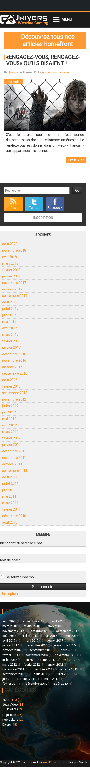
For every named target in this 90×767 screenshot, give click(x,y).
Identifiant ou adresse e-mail (21, 543)
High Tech (9, 715)
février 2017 (11, 341)
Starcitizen (12, 709)
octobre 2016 (12, 367)
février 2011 (11, 509)
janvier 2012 (11, 445)
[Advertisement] (23, 742)
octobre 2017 (12, 289)
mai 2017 (9, 322)
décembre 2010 (14, 516)
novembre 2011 (14, 458)
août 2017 (10, 302)
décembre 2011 (14, 451)
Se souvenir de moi (20, 577)
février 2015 (11, 386)
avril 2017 (9, 328)
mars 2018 (10, 263)
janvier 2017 (11, 347)
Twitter (34, 208)
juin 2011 (9, 490)
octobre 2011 (12, 464)
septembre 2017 (14, 296)
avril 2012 (9, 425)
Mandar (14, 72)
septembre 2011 (14, 470)
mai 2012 (9, 419)
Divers (6, 724)
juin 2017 (9, 315)
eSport (7, 700)
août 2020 (10, 244)
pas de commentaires (55, 72)
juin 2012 (9, 412)
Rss (13, 208)
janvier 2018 (11, 276)
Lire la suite (76, 160)
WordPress (49, 762)
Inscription (43, 218)
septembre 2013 (14, 393)
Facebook (55, 208)
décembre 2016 (14, 354)
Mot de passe (10, 560)
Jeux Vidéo (10, 704)
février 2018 (11, 270)
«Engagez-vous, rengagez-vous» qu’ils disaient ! (43, 60)
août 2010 (10, 522)
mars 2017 (10, 334)
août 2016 (10, 380)
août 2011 (10, 477)
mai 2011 (9, 496)
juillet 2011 (10, 483)
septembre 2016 (14, 373)
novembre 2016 (14, 360)
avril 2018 (9, 257)
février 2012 (11, 438)
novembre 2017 (14, 283)
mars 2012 (10, 432)
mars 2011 (10, 503)
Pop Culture (10, 719)
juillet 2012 (10, 406)
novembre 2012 (14, 399)
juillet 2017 (10, 309)
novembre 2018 (14, 250)
